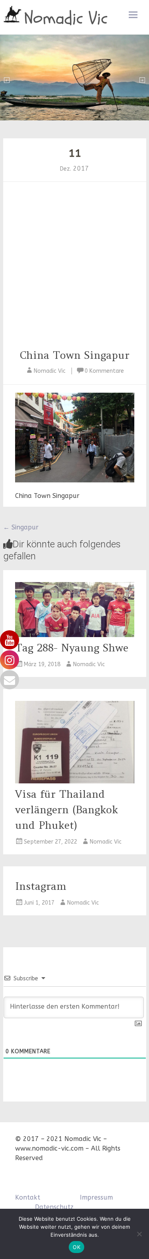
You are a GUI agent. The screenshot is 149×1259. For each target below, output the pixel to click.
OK (76, 1247)
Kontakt (27, 1197)
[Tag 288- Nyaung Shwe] (74, 635)
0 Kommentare (104, 371)
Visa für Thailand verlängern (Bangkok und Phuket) (66, 809)
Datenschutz (54, 1207)
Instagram (40, 886)
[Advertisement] (74, 268)
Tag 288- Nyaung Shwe (71, 647)
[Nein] (139, 1234)
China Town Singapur (74, 355)
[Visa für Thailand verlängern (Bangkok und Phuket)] (74, 781)
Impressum (96, 1197)
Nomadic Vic (66, 18)
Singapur (21, 527)
